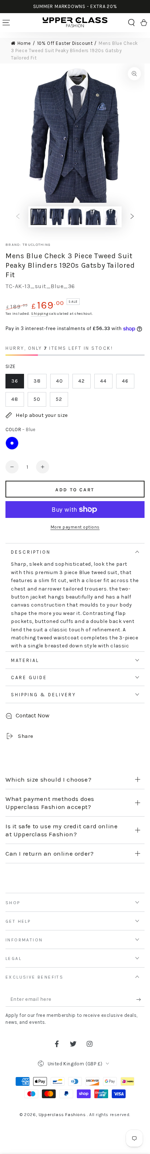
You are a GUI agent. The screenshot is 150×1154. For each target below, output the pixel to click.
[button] (131, 22)
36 (14, 381)
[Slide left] (18, 217)
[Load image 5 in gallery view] (111, 217)
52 (59, 399)
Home (24, 43)
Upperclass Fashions (63, 1114)
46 (125, 381)
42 (81, 381)
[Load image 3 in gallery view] (75, 217)
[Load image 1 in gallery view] (39, 217)
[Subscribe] (140, 999)
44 (103, 381)
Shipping (39, 313)
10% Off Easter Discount (65, 43)
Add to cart (75, 489)
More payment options (75, 527)
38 (37, 381)
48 (14, 399)
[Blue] (12, 443)
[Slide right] (132, 217)
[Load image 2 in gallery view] (57, 217)
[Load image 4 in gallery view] (93, 217)
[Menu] (6, 22)
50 (36, 399)
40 (59, 381)
